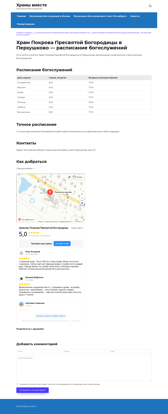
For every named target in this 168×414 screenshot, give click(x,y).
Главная (21, 16)
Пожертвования (26, 24)
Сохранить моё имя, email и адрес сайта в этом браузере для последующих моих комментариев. (59, 384)
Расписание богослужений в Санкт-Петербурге (100, 16)
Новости (135, 16)
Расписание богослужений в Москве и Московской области (62, 33)
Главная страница (24, 33)
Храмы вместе (31, 5)
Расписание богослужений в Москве (50, 16)
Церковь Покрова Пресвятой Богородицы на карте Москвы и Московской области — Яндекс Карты (51, 320)
